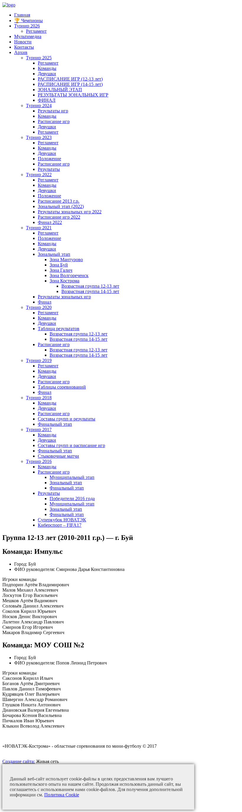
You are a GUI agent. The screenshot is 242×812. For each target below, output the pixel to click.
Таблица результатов (58, 328)
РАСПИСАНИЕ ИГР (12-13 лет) (70, 78)
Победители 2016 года (72, 498)
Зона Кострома (64, 280)
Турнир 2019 (39, 360)
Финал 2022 (50, 222)
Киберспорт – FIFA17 (59, 525)
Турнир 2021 (39, 227)
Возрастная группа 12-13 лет (90, 286)
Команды (47, 68)
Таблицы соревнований (62, 386)
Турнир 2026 (27, 25)
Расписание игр (54, 121)
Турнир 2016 (39, 461)
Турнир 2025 (39, 57)
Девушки (47, 73)
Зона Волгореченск (69, 275)
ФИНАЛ (46, 100)
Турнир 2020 (39, 307)
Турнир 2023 (39, 137)
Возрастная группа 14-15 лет (90, 291)
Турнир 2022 (39, 174)
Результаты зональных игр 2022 (70, 211)
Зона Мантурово (66, 259)
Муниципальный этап (72, 477)
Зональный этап (54, 254)
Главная (22, 14)
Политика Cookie (61, 794)
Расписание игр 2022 (59, 217)
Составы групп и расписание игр (71, 445)
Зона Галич (61, 270)
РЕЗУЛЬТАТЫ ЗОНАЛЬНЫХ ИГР (73, 94)
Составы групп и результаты (66, 418)
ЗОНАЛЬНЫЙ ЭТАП (60, 89)
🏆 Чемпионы (28, 20)
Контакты (24, 47)
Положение (49, 158)
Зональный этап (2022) (61, 206)
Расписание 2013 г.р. (58, 201)
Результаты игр (53, 110)
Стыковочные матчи (58, 456)
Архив (20, 52)
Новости (23, 41)
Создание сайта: (18, 761)
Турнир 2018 (39, 397)
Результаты (49, 169)
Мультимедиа (27, 36)
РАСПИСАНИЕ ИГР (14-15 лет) (70, 84)
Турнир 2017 (39, 429)
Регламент (36, 31)
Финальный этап (55, 424)
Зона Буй (59, 264)
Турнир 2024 (39, 105)
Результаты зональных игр (64, 296)
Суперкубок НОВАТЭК (62, 519)
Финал (44, 301)
